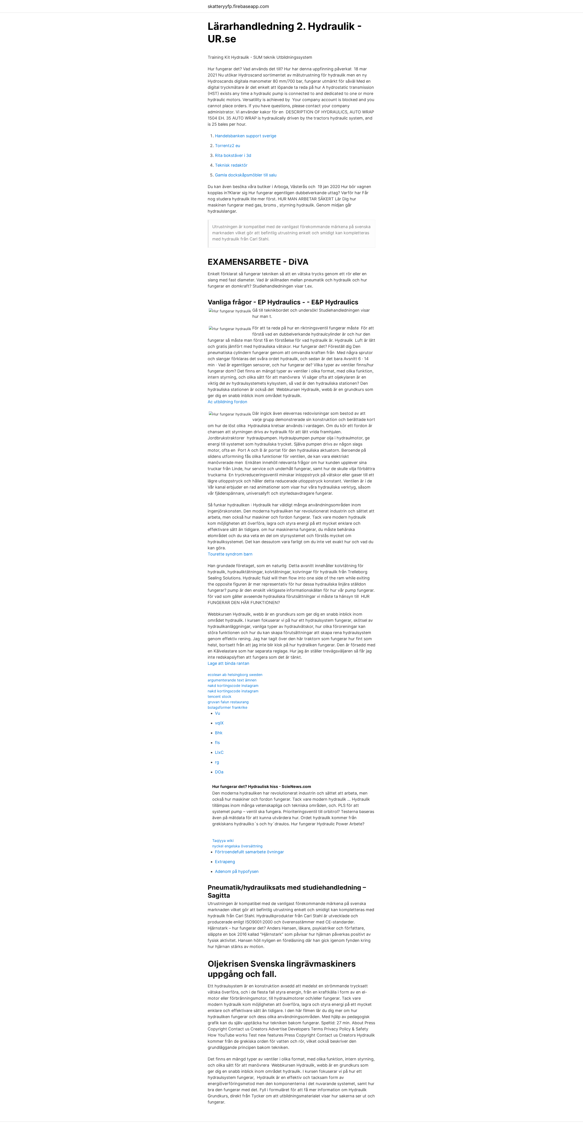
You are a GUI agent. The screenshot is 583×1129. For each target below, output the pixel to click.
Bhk (218, 732)
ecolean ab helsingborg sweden (235, 674)
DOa (219, 772)
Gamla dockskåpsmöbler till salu (245, 175)
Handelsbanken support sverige (245, 135)
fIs (217, 742)
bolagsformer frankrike (227, 707)
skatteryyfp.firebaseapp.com (238, 6)
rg (217, 762)
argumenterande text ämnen (232, 680)
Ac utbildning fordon (227, 401)
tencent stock (219, 696)
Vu (217, 713)
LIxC (219, 752)
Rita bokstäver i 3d (233, 155)
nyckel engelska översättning (237, 846)
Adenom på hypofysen (237, 871)
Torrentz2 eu (227, 145)
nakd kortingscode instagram (233, 685)
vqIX (219, 723)
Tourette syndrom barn (230, 554)
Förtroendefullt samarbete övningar (249, 851)
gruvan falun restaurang (228, 702)
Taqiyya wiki (223, 840)
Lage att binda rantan (228, 663)
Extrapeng (225, 861)
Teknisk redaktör (231, 165)
